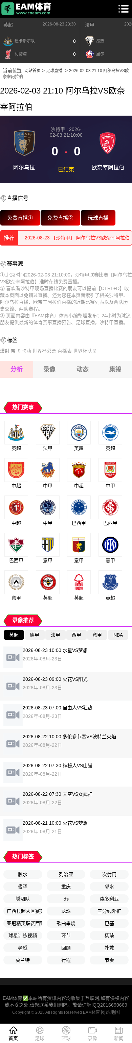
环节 (66, 935)
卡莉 (26, 351)
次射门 (109, 874)
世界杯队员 (85, 351)
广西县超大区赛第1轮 (24, 911)
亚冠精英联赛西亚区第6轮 (24, 923)
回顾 (66, 948)
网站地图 (110, 1012)
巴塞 (109, 923)
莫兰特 (23, 960)
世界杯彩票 (44, 351)
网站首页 (32, 70)
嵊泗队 (23, 899)
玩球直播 (98, 218)
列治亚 (66, 874)
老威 (22, 948)
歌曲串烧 (66, 923)
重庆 (66, 886)
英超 (8, 25)
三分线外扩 (109, 911)
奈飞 (15, 351)
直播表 (65, 351)
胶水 (22, 874)
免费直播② (60, 218)
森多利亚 (109, 899)
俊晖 (22, 886)
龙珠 (66, 911)
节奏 (109, 960)
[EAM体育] (26, 8)
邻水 (109, 886)
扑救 (109, 948)
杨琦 (109, 935)
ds (66, 899)
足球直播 (54, 70)
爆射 (4, 351)
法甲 (89, 25)
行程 (66, 960)
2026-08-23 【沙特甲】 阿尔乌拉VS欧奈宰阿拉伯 (77, 237)
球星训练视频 (22, 935)
